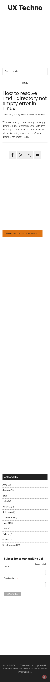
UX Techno (25, 8)
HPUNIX (6, 506)
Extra (4, 495)
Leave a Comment (37, 115)
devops (6, 490)
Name (6, 566)
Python (5, 534)
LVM (4, 528)
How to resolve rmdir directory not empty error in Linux (24, 100)
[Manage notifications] (44, 677)
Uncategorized (9, 545)
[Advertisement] (25, 39)
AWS (4, 484)
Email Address (11, 578)
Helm (5, 501)
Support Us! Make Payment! (22, 233)
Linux (5, 523)
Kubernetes (8, 517)
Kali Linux (7, 512)
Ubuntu (5, 539)
